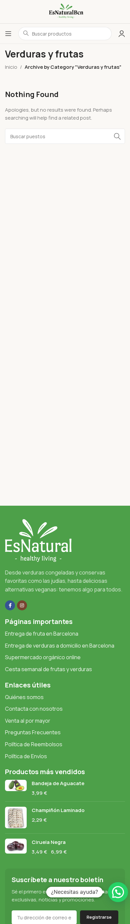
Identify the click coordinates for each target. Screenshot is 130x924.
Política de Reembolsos (33, 744)
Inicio (11, 66)
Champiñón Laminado (58, 810)
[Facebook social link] (10, 605)
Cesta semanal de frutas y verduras (48, 669)
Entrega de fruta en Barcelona (41, 633)
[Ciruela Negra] (16, 847)
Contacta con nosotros (34, 708)
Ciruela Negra (49, 842)
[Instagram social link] (22, 605)
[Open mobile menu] (8, 33)
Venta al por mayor (27, 720)
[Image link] (38, 539)
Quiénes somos (24, 697)
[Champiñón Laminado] (16, 817)
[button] (118, 892)
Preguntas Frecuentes (33, 732)
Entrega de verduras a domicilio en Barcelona (59, 645)
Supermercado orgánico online (43, 657)
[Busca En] (117, 136)
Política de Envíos (26, 756)
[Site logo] (64, 11)
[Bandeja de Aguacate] (16, 788)
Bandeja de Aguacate (58, 783)
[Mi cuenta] (121, 33)
